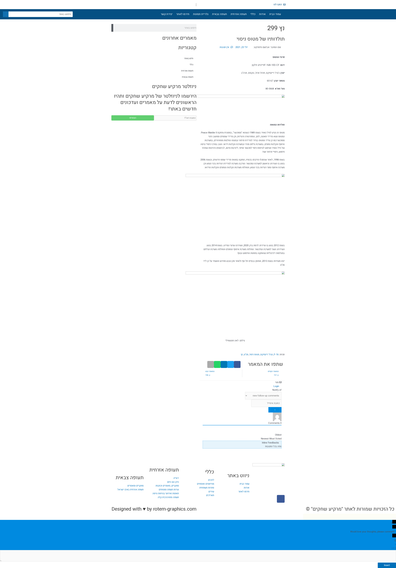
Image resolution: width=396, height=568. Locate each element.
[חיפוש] (6, 14)
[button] (237, 364)
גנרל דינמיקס (266, 354)
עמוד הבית (275, 14)
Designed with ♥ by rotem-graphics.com (154, 509)
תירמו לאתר (182, 14)
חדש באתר (188, 58)
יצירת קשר (166, 14)
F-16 (276, 354)
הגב (393, 548)
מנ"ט (246, 354)
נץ (242, 354)
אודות (262, 14)
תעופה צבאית (219, 14)
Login (276, 386)
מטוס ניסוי (254, 354)
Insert (387, 565)
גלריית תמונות (200, 14)
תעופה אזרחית (239, 14)
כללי (252, 14)
